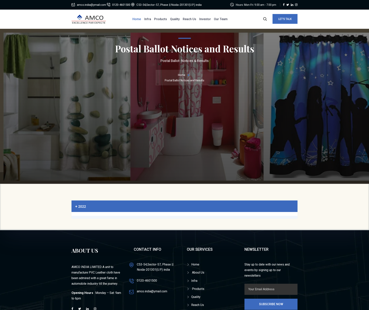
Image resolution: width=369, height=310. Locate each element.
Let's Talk (285, 19)
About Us (197, 272)
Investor (205, 19)
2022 (82, 206)
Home (136, 19)
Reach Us (189, 19)
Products (160, 19)
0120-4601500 (147, 280)
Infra (147, 19)
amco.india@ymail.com (152, 291)
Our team (221, 19)
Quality (175, 19)
